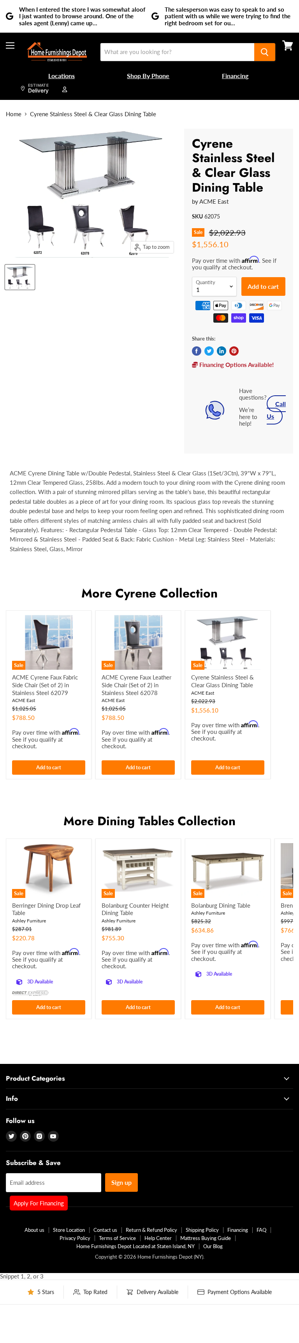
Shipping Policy (202, 1230)
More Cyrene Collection (149, 593)
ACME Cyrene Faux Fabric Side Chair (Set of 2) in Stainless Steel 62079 (45, 685)
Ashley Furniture (29, 921)
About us (34, 1230)
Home (13, 114)
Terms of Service (117, 1238)
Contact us (105, 1230)
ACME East (214, 201)
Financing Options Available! (236, 364)
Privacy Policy (75, 1238)
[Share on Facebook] (196, 351)
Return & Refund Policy (151, 1230)
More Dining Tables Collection (149, 821)
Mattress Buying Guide (205, 1238)
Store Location (69, 1230)
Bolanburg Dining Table (220, 905)
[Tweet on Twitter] (209, 351)
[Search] (264, 52)
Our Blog (213, 1246)
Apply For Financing (39, 1203)
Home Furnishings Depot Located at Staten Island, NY (135, 1246)
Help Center (158, 1238)
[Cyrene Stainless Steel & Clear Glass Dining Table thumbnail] (20, 277)
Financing (237, 1230)
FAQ (261, 1230)
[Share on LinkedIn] (221, 351)
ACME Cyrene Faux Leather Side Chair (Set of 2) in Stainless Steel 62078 (136, 685)
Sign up (121, 1182)
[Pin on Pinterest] (234, 351)
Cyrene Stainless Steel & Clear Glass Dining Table (222, 681)
